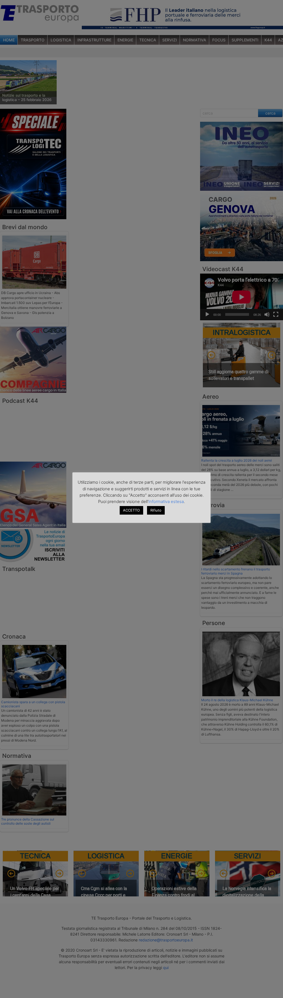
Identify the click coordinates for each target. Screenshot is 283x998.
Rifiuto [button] (155, 510)
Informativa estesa (166, 501)
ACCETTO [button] (131, 510)
